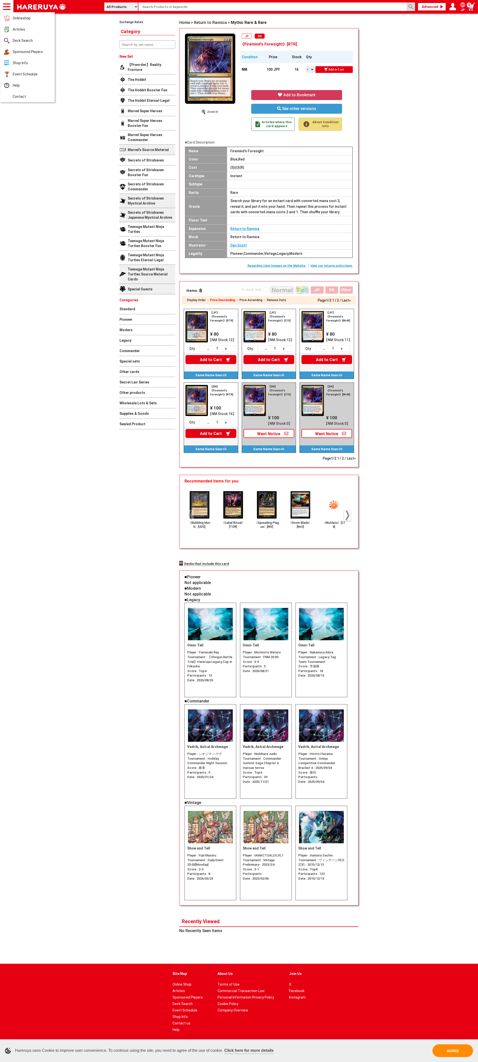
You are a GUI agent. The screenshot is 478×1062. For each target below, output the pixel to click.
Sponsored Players (28, 52)
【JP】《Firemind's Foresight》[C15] (279, 316)
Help (16, 85)
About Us (225, 974)
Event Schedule (25, 74)
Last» (346, 300)
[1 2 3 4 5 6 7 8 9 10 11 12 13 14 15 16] (310, 68)
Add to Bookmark (298, 95)
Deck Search (23, 41)
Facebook (296, 991)
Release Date (276, 300)
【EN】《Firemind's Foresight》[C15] (279, 390)
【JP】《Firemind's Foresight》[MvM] (338, 316)
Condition (250, 57)
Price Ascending (250, 300)
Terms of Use (228, 984)
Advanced (430, 7)
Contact (19, 97)
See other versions (298, 108)
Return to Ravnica (244, 229)
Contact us (181, 1023)
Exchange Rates (131, 22)
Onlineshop (22, 18)
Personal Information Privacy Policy (246, 997)
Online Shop (182, 984)
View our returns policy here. (331, 265)
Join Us (295, 974)
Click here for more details (249, 1050)
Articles (19, 29)
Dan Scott (238, 245)
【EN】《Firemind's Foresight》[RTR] (221, 390)
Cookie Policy (228, 1004)
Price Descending (222, 300)
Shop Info (20, 63)
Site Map (180, 974)
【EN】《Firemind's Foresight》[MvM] (338, 390)
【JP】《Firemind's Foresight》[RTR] (221, 316)
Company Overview (233, 1010)
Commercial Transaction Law (241, 991)
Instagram (297, 997)
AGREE (453, 1051)
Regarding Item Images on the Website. (276, 265)
